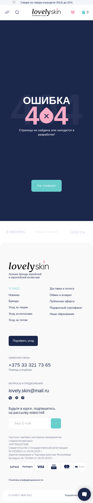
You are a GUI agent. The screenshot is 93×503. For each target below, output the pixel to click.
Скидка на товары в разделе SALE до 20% (47, 2)
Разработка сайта (74, 495)
